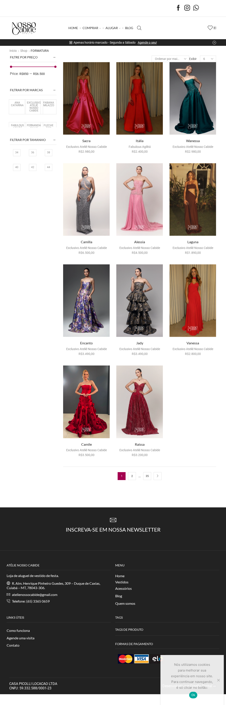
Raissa (140, 444)
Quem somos (125, 603)
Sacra (86, 141)
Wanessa (193, 141)
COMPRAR (90, 28)
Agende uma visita (20, 638)
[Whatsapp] (196, 8)
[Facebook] (178, 8)
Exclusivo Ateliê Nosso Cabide (86, 146)
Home (119, 576)
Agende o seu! (147, 42)
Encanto (86, 343)
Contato (13, 645)
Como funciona (18, 630)
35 (147, 476)
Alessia (139, 242)
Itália (139, 141)
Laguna (192, 242)
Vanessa (192, 343)
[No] (218, 680)
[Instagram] (187, 8)
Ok (193, 695)
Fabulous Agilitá (140, 146)
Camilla (86, 242)
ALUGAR (111, 28)
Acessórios (123, 588)
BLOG (129, 28)
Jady (139, 343)
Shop (23, 50)
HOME (73, 28)
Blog (118, 596)
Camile (86, 444)
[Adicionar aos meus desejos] (96, 128)
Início (13, 50)
